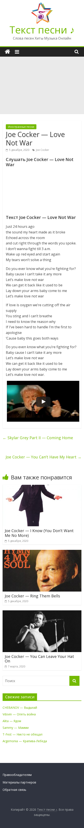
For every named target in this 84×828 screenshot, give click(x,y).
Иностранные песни (21, 127)
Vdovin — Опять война (19, 714)
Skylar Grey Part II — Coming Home (38, 437)
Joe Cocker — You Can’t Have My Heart (43, 456)
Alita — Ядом (12, 721)
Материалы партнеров (19, 782)
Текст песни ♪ (42, 29)
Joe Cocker (42, 150)
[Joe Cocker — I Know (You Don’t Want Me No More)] (42, 487)
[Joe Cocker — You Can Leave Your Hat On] (42, 613)
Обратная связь (14, 790)
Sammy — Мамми (16, 728)
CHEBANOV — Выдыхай (20, 707)
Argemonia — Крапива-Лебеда (25, 741)
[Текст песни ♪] (7, 51)
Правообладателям (17, 775)
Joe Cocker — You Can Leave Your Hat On (39, 659)
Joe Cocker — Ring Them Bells (32, 595)
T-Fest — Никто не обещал (22, 734)
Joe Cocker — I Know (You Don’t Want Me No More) (39, 533)
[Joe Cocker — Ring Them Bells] (42, 552)
